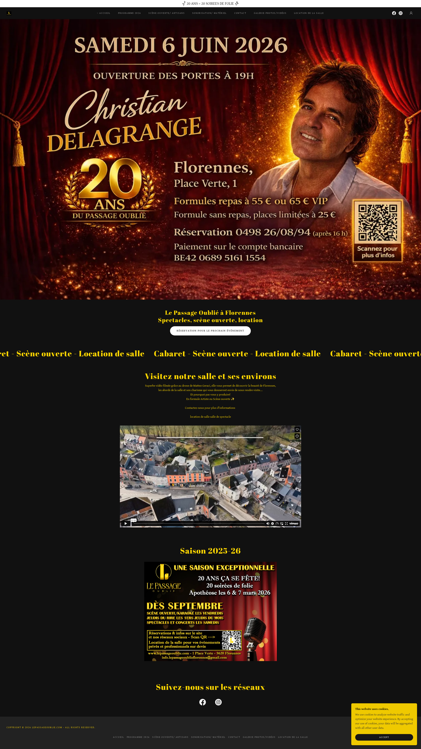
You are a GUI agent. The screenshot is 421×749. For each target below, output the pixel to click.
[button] (411, 13)
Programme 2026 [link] (129, 13)
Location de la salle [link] (309, 13)
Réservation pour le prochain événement (210, 330)
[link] (9, 13)
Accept (384, 737)
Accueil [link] (104, 13)
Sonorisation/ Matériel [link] (209, 13)
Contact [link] (240, 13)
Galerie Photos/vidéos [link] (270, 13)
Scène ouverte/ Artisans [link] (167, 13)
